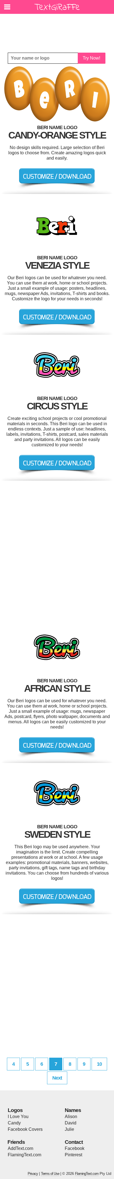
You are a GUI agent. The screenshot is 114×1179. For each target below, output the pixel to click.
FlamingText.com (24, 1154)
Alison (71, 1116)
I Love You (18, 1116)
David (70, 1123)
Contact (74, 1142)
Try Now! (91, 58)
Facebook (74, 1148)
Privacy (33, 1174)
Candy (14, 1123)
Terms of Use (50, 1174)
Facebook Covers (25, 1129)
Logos (15, 1110)
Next (57, 1078)
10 (99, 1064)
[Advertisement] (58, 29)
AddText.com (20, 1148)
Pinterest (73, 1154)
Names (73, 1110)
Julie (69, 1129)
